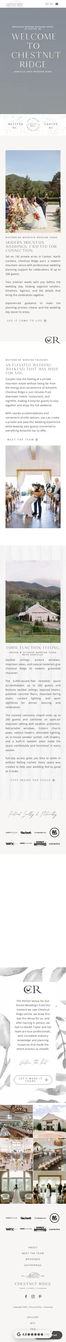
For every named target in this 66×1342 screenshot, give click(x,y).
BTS (33, 1323)
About (33, 1247)
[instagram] (33, 1296)
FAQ (33, 1329)
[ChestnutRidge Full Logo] (33, 1273)
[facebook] (26, 1296)
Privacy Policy (35, 1307)
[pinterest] (40, 1296)
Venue (35, 1001)
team (18, 1031)
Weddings (33, 1259)
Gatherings (33, 1265)
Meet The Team (33, 1253)
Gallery (33, 1317)
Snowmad (48, 1307)
